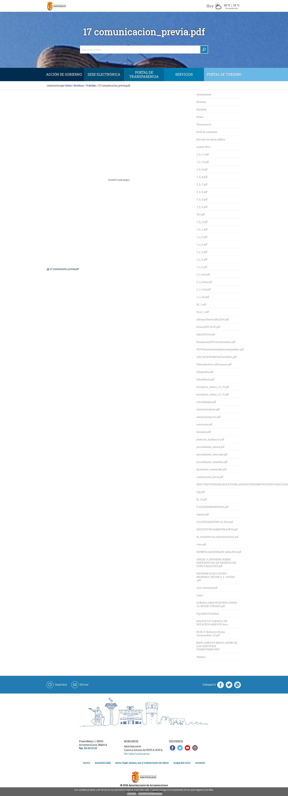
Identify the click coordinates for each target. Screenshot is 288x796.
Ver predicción (231, 8)
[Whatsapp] (237, 684)
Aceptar (132, 793)
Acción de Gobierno (64, 74)
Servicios (184, 74)
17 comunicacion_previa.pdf (64, 269)
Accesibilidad (103, 762)
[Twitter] (229, 684)
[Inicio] (56, 6)
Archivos (79, 85)
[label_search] (204, 50)
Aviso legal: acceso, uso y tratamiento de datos (142, 762)
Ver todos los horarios (137, 753)
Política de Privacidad (150, 793)
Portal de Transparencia (144, 74)
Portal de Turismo (224, 74)
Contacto (200, 762)
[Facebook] (220, 684)
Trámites (91, 85)
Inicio (68, 85)
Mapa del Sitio (181, 762)
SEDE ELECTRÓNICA (104, 74)
